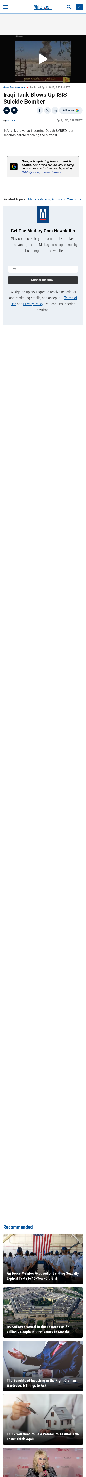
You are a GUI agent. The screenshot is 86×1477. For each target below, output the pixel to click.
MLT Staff (11, 120)
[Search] (69, 7)
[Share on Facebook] (40, 110)
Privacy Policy (33, 304)
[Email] (55, 110)
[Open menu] (5, 7)
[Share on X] (47, 110)
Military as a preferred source (42, 172)
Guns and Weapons (14, 87)
